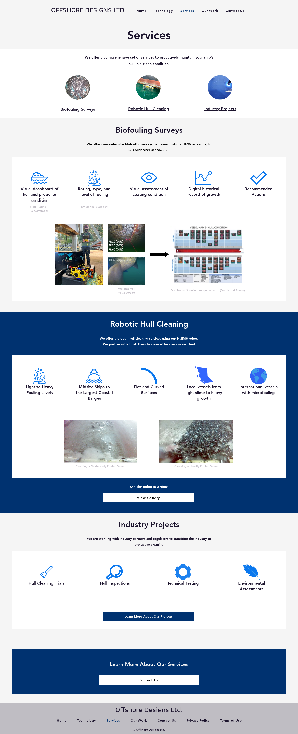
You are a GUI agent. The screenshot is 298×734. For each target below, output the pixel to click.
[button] (210, 11)
